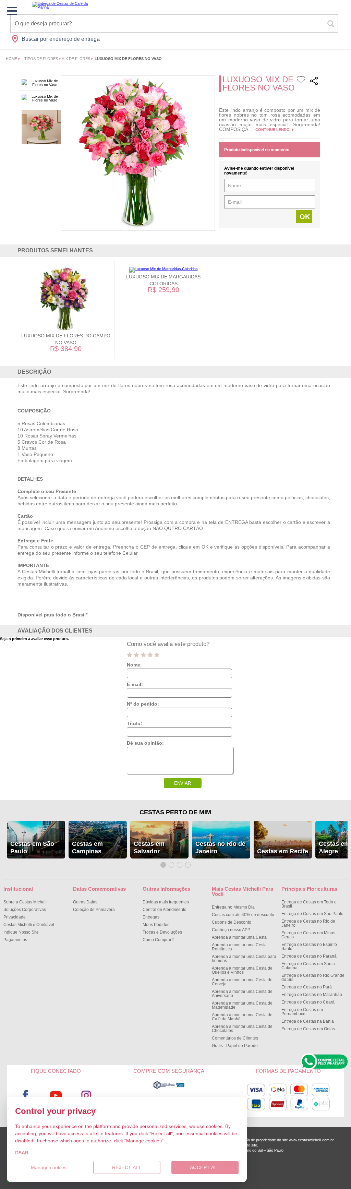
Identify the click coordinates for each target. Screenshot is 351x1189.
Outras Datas (85, 902)
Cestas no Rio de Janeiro (220, 847)
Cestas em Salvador (149, 847)
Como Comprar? (158, 939)
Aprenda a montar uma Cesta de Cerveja (242, 981)
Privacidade (14, 917)
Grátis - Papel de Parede (235, 1045)
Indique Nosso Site (21, 932)
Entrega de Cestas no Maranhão (311, 994)
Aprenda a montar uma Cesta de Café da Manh (242, 1016)
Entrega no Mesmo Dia (233, 907)
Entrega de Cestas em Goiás (308, 1028)
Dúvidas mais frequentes (166, 902)
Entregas (151, 917)
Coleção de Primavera (94, 909)
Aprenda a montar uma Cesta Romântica (239, 946)
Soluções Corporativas (24, 909)
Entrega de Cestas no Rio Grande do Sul (312, 977)
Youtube (56, 1095)
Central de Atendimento (164, 909)
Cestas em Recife (282, 851)
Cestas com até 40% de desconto (243, 914)
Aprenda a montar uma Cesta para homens (244, 958)
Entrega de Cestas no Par (306, 987)
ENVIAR (182, 783)
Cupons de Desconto (231, 922)
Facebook (25, 1095)
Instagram (86, 1095)
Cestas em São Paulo (32, 847)
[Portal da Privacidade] (169, 1088)
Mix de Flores (75, 59)
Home (11, 59)
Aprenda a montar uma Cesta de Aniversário (242, 993)
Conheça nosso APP (231, 929)
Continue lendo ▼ (274, 130)
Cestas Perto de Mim (175, 812)
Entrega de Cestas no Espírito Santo (309, 946)
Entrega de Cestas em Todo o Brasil (309, 904)
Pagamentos (15, 939)
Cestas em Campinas (87, 847)
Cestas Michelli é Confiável (28, 924)
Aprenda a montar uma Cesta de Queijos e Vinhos (242, 970)
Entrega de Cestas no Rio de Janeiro (308, 923)
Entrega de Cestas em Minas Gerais (308, 934)
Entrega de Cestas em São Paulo (312, 913)
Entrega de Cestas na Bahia (307, 1021)
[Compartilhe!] (314, 81)
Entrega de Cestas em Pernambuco (302, 1011)
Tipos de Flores (41, 59)
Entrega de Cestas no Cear (308, 1002)
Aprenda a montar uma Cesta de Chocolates (242, 1028)
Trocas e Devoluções (162, 932)
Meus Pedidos (156, 924)
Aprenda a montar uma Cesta (239, 937)
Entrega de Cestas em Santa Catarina (308, 965)
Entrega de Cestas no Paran (309, 956)
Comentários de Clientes (235, 1038)
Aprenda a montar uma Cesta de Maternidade (242, 1005)
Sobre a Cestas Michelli (25, 902)
